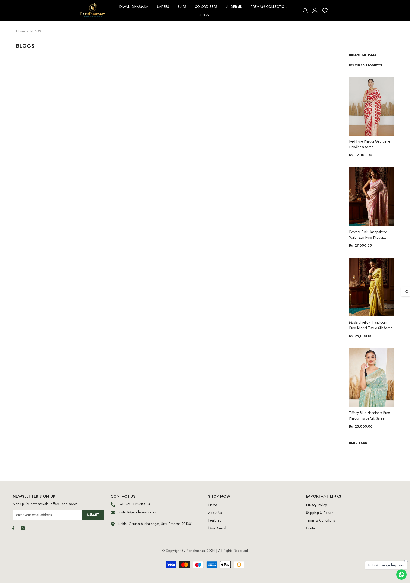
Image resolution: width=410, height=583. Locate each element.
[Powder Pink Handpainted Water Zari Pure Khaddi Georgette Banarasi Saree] (371, 196)
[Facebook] (13, 528)
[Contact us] (401, 574)
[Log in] (315, 10)
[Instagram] (23, 528)
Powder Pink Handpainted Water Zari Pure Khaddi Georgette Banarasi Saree (368, 234)
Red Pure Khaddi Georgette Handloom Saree (369, 144)
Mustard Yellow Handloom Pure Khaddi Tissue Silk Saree (370, 325)
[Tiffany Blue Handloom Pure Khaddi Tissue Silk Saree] (371, 377)
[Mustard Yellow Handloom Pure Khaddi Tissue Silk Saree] (371, 287)
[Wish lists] (325, 10)
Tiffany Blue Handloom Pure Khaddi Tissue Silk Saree (369, 415)
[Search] (305, 10)
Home (20, 31)
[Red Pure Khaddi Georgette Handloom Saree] (371, 106)
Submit (93, 514)
